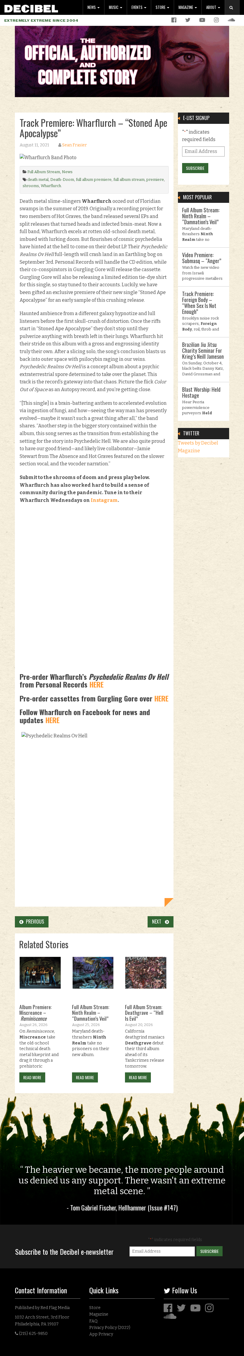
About (211, 7)
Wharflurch (51, 186)
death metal (38, 179)
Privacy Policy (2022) (109, 1327)
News (92, 7)
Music (114, 7)
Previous (34, 921)
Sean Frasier (74, 145)
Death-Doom (62, 179)
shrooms (31, 186)
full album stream (129, 179)
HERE (96, 684)
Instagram (104, 500)
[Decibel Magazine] (31, 7)
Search (234, 13)
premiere (155, 179)
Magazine (186, 7)
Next (158, 921)
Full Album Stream (43, 172)
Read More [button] (32, 1077)
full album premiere (94, 179)
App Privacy (101, 1334)
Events (137, 7)
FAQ (93, 1321)
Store (161, 7)
